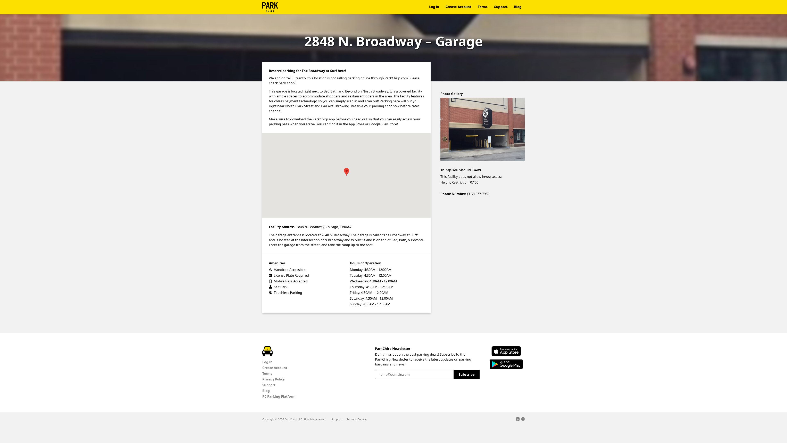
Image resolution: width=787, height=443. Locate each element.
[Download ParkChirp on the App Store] (506, 351)
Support (500, 7)
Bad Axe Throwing (335, 106)
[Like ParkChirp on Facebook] (518, 419)
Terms (483, 7)
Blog (517, 7)
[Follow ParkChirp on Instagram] (523, 419)
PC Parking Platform (279, 396)
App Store (356, 124)
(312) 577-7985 (478, 194)
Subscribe (466, 374)
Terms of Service (356, 419)
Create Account (458, 7)
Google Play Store (383, 124)
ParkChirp (270, 7)
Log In (434, 7)
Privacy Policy (273, 379)
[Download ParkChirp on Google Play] (506, 364)
